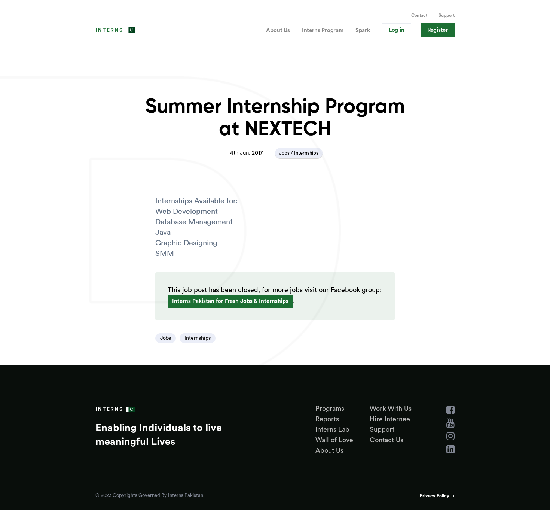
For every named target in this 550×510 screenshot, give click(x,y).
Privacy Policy (434, 496)
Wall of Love (334, 440)
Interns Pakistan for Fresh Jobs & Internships (230, 301)
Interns (109, 30)
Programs (329, 408)
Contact (419, 15)
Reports (327, 419)
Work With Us (391, 408)
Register (437, 30)
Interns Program (322, 30)
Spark (362, 30)
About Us (278, 30)
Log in (396, 30)
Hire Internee (390, 419)
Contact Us (386, 440)
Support (447, 15)
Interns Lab (332, 429)
